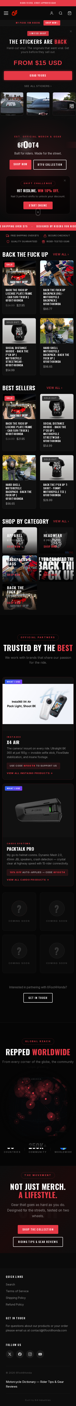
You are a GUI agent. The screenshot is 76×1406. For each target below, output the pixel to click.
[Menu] (5, 13)
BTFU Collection (50, 164)
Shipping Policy (16, 1297)
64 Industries (43, 1400)
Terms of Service (17, 1291)
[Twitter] (10, 1354)
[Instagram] (30, 1354)
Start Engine (38, 205)
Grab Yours (38, 75)
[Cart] (69, 13)
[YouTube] (40, 1354)
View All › (61, 254)
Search (10, 1284)
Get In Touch (37, 998)
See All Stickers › (38, 86)
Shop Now (20, 164)
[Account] (52, 13)
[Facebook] (20, 1354)
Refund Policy (15, 1304)
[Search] (61, 13)
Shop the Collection (38, 1229)
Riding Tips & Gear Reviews (38, 1242)
